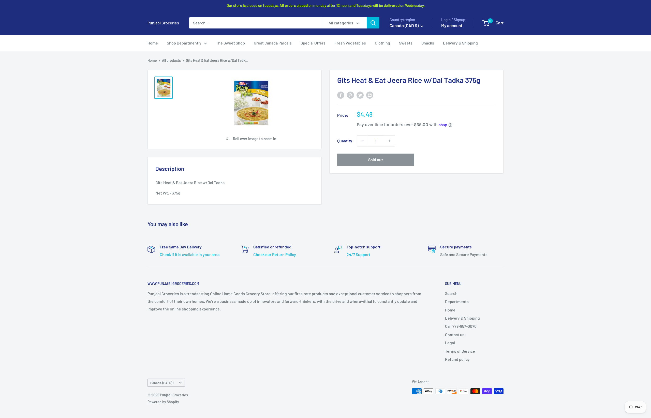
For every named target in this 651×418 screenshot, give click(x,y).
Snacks (427, 42)
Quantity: (345, 140)
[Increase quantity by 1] (389, 141)
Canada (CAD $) (161, 383)
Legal (450, 342)
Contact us (454, 334)
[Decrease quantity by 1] (362, 141)
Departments (457, 301)
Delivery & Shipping (460, 42)
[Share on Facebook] (340, 95)
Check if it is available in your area (189, 254)
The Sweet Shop (230, 42)
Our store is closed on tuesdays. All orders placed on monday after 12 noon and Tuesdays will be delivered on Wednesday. (326, 5)
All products (171, 60)
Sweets (405, 42)
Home (152, 42)
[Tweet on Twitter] (360, 95)
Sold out (375, 159)
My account (451, 25)
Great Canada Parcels (273, 42)
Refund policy (457, 359)
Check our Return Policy (274, 254)
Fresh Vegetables (350, 42)
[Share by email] (369, 95)
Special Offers (313, 42)
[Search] (373, 22)
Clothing (382, 42)
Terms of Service (460, 351)
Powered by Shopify (163, 402)
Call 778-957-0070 (461, 326)
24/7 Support (358, 254)
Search (451, 293)
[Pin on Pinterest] (350, 95)
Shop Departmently (184, 42)
